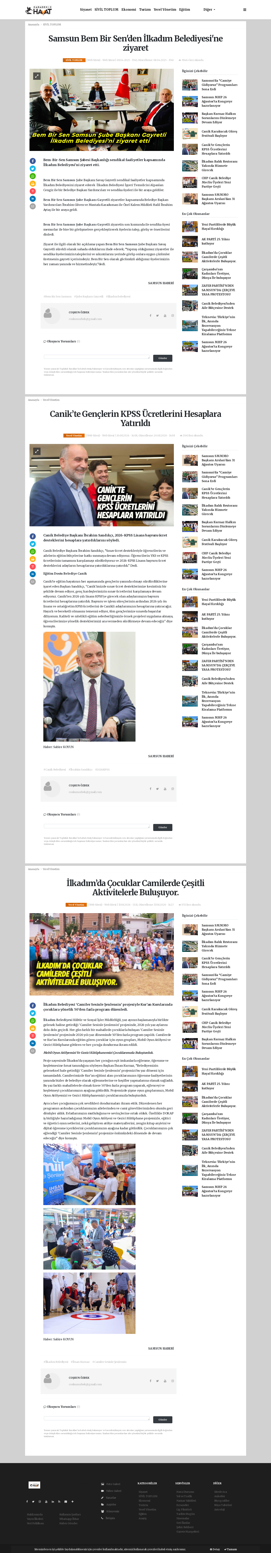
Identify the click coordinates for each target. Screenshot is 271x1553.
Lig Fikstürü (184, 1509)
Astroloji (219, 1509)
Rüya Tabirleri (223, 1505)
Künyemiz (112, 1511)
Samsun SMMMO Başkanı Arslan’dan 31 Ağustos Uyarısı (218, 199)
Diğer (208, 10)
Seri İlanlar (183, 1522)
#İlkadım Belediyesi (56, 1362)
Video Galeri (113, 1491)
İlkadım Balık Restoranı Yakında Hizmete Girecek (220, 166)
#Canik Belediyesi (55, 769)
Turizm (145, 10)
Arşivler (111, 1504)
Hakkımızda (35, 1514)
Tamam (232, 1549)
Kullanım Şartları (70, 1514)
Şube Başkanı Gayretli (93, 200)
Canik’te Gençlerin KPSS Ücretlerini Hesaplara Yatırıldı (216, 149)
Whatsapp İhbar (69, 1519)
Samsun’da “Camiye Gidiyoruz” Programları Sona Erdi (219, 85)
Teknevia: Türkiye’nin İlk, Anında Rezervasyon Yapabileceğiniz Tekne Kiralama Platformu (219, 325)
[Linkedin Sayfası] (54, 1501)
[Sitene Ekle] (74, 1501)
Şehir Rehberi (184, 1527)
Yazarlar (110, 1497)
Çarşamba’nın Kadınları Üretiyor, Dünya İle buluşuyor (216, 274)
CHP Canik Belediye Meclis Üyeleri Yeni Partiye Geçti (216, 182)
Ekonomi (128, 10)
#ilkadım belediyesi (118, 296)
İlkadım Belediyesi (58, 1020)
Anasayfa (34, 24)
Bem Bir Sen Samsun (59, 180)
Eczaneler (182, 1505)
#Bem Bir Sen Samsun (57, 296)
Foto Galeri (113, 1484)
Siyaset (86, 10)
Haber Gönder (68, 1523)
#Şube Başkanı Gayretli (88, 296)
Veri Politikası (35, 1523)
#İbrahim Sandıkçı (80, 769)
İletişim (110, 1518)
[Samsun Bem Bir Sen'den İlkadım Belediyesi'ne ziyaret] (101, 109)
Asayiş (143, 1518)
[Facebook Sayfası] (28, 1501)
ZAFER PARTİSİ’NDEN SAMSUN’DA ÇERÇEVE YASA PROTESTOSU (218, 290)
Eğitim (184, 10)
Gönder (162, 358)
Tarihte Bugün (185, 1514)
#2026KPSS (102, 769)
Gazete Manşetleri (187, 1531)
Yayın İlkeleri (35, 1519)
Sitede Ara (220, 1491)
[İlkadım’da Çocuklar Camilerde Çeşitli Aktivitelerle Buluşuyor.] (101, 954)
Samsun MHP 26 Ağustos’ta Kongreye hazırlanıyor (217, 101)
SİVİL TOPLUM (107, 10)
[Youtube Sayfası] (47, 1501)
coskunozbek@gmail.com (85, 319)
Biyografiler (222, 1500)
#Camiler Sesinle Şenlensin (109, 1362)
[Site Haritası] (67, 1501)
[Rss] (60, 1501)
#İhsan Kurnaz (80, 1362)
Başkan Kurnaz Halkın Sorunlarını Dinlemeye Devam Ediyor (219, 118)
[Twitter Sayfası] (34, 1501)
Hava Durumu (185, 1491)
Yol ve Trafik (184, 1496)
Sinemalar (182, 1518)
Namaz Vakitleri (186, 1500)
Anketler (219, 1496)
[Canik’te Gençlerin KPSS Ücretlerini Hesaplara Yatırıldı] (101, 485)
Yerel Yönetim (165, 10)
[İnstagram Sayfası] (41, 1501)
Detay (216, 1549)
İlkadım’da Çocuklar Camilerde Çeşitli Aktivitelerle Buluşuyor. (219, 257)
